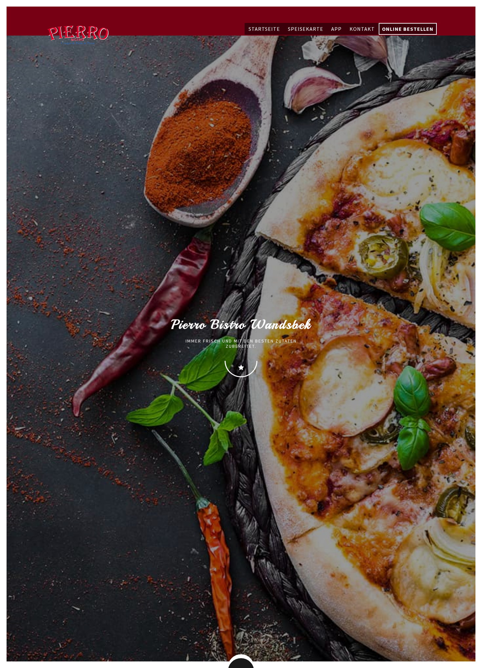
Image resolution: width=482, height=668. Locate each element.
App (336, 28)
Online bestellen (407, 28)
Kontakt (362, 28)
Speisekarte (305, 28)
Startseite (264, 28)
